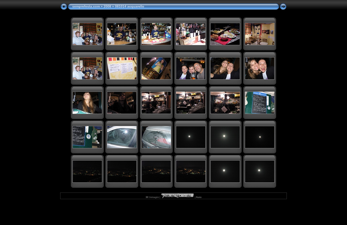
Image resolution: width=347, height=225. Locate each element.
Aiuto (199, 197)
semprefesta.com (86, 6)
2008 (107, 6)
